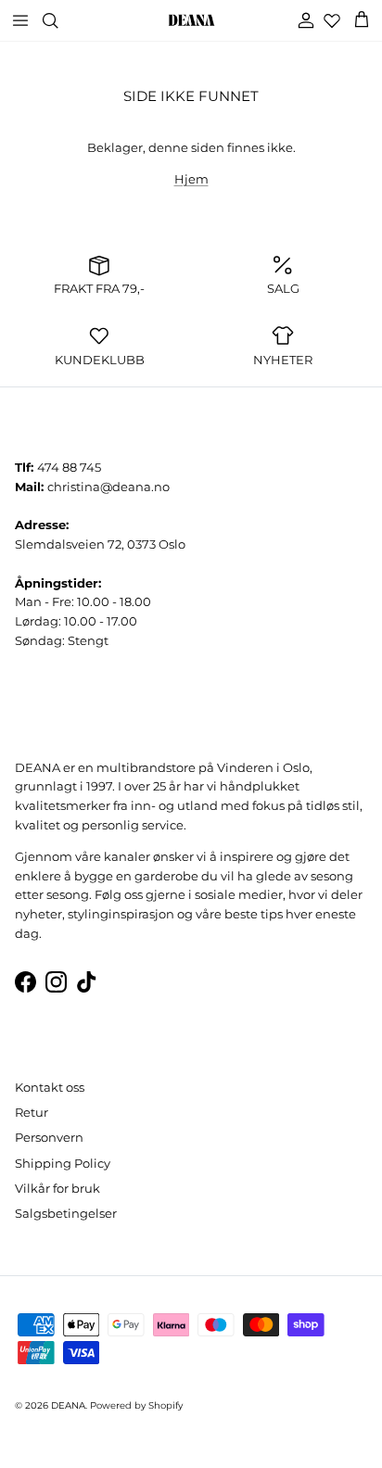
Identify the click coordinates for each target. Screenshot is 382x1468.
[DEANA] (191, 20)
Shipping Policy (62, 1163)
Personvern (49, 1137)
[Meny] (20, 20)
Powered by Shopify (136, 1405)
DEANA (68, 1405)
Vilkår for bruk (57, 1188)
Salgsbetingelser (66, 1213)
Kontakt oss (49, 1087)
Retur (31, 1112)
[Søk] (61, 20)
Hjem (191, 178)
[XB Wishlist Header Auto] (332, 20)
